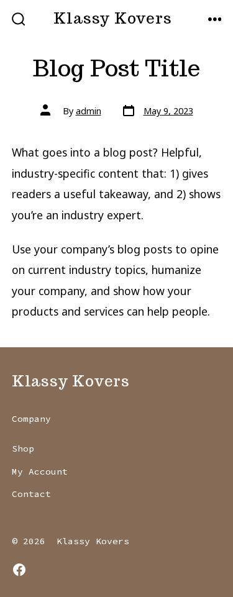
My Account (40, 471)
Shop (23, 448)
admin (88, 111)
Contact (31, 493)
